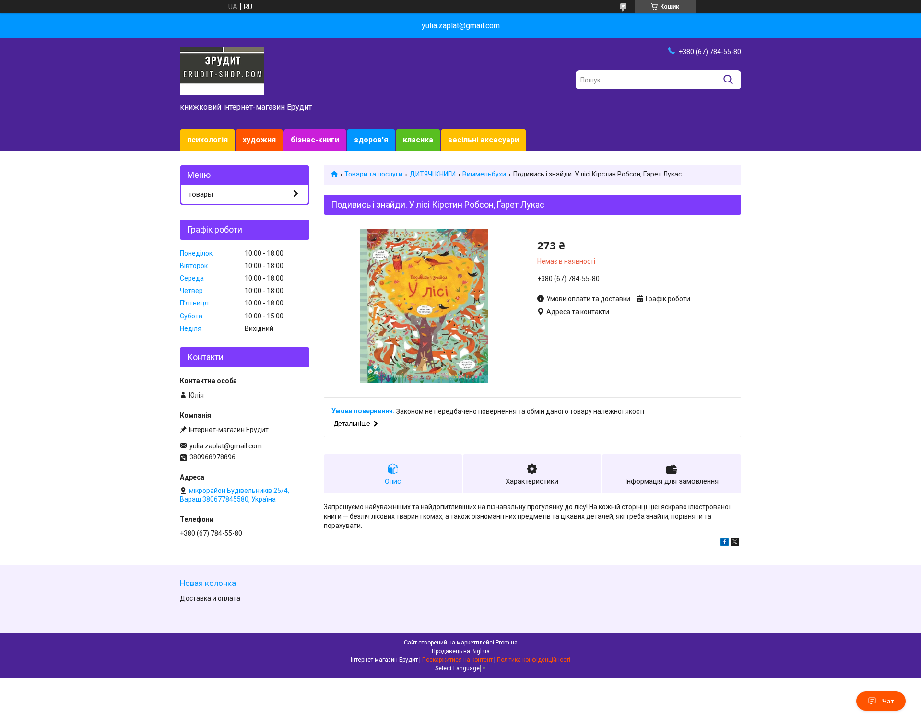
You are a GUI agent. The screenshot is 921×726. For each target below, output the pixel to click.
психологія (207, 139)
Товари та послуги (373, 174)
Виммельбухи (484, 174)
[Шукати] (728, 79)
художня (259, 139)
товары (201, 194)
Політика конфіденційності (533, 659)
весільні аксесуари (483, 139)
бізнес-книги (315, 139)
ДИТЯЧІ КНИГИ (433, 174)
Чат (888, 701)
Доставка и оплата (210, 598)
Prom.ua (507, 642)
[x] (735, 543)
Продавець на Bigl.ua (461, 651)
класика (418, 139)
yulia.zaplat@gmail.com (225, 446)
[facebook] (724, 543)
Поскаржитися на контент (457, 659)
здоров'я (371, 139)
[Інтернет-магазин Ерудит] (222, 71)
